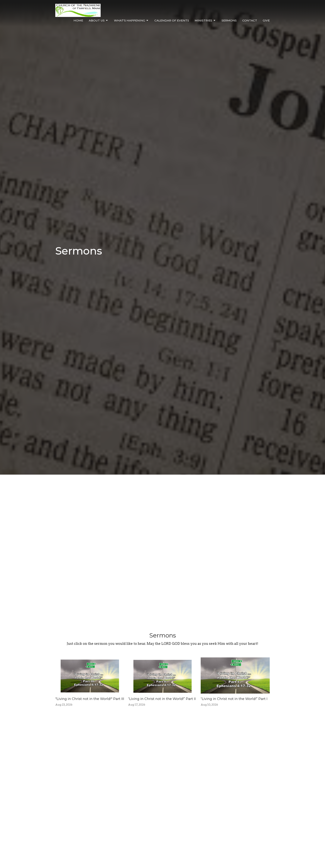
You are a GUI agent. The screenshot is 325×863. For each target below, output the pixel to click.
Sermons (229, 20)
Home (78, 20)
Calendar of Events (171, 20)
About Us (97, 20)
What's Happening (129, 20)
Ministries (203, 20)
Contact (249, 20)
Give (266, 20)
